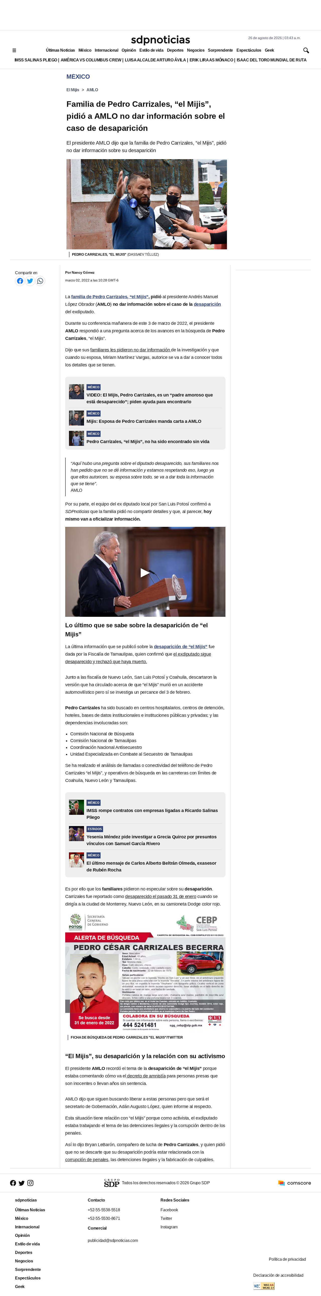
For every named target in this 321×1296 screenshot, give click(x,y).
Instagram (169, 1227)
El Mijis (72, 90)
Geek (269, 50)
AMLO (92, 90)
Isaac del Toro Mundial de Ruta (272, 60)
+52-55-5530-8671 (104, 1218)
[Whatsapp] (40, 281)
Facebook (169, 1210)
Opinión (129, 50)
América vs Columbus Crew (91, 60)
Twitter (166, 1218)
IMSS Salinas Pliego (36, 60)
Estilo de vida (151, 50)
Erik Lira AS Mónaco (211, 60)
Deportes (175, 50)
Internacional (106, 50)
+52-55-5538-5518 (104, 1210)
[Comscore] (294, 1182)
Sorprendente (220, 50)
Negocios (195, 50)
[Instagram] (30, 1183)
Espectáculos (248, 50)
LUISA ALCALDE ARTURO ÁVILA (155, 60)
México (84, 50)
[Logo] (160, 40)
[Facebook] (20, 281)
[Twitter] (30, 281)
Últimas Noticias (60, 50)
